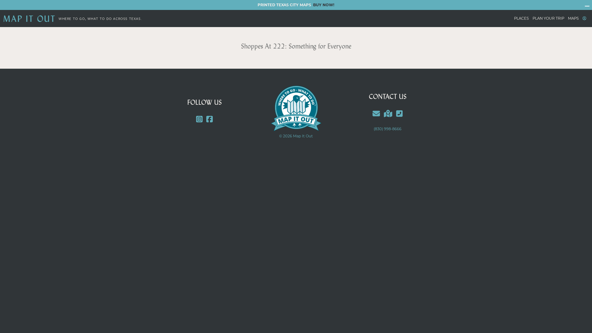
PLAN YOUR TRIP (548, 18)
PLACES (521, 18)
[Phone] (399, 114)
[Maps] (388, 114)
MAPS (573, 18)
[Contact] (376, 114)
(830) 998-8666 (387, 129)
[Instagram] (199, 119)
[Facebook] (209, 119)
